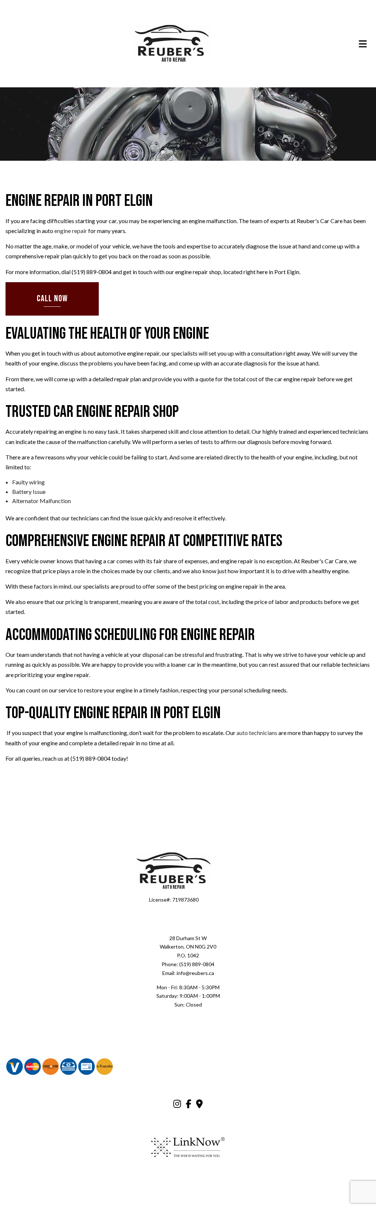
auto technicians (256, 732)
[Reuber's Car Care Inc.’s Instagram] (177, 1105)
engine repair (70, 231)
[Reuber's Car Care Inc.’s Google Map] (199, 1105)
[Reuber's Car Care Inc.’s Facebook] (188, 1105)
